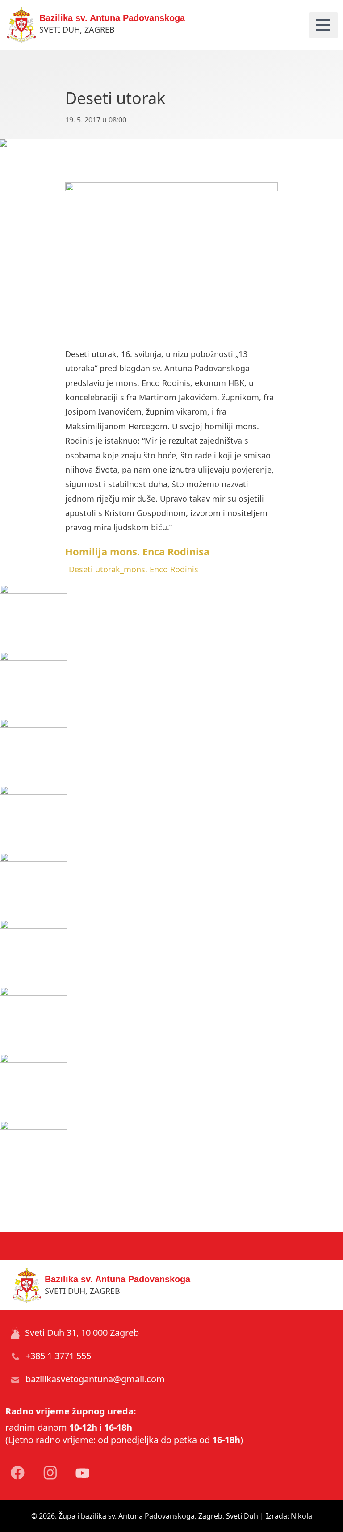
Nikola (301, 1516)
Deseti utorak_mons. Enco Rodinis (133, 569)
